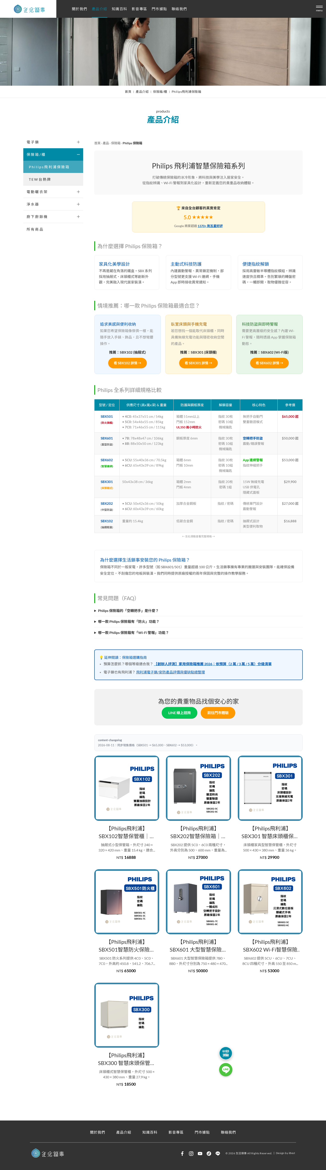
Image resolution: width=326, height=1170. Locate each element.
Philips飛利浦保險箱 (186, 91)
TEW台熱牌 (40, 179)
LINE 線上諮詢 (179, 713)
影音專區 (139, 9)
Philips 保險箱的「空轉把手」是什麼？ (128, 610)
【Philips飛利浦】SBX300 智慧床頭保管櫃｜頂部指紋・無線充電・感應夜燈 (126, 1059)
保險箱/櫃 (160, 91)
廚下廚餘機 (37, 216)
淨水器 (33, 204)
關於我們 (79, 9)
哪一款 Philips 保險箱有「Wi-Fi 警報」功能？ (133, 632)
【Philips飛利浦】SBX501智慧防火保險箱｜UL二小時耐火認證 (127, 945)
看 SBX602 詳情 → (269, 363)
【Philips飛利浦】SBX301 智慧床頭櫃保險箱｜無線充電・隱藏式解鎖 (270, 832)
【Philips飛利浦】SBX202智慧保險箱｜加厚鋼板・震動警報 (198, 832)
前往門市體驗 (218, 713)
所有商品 (35, 229)
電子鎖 (33, 142)
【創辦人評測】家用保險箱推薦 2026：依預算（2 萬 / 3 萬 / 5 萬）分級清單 (213, 664)
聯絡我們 (179, 9)
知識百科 (119, 9)
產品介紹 (99, 9)
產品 (106, 143)
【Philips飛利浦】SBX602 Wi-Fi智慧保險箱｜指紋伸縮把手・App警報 (270, 945)
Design (280, 1153)
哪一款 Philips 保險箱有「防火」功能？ (128, 621)
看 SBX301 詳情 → (198, 363)
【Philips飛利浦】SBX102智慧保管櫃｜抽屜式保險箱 (127, 832)
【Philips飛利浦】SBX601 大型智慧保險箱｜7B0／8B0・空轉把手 (198, 945)
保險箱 (115, 143)
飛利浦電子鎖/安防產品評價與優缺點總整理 (170, 672)
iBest (292, 1153)
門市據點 (159, 9)
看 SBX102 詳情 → (127, 363)
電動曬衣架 (37, 192)
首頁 (128, 91)
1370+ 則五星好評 (210, 226)
